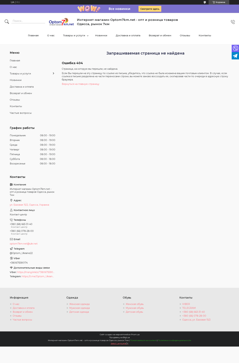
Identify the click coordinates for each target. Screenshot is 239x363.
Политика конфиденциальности (174, 340)
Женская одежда (79, 304)
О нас (51, 35)
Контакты (205, 35)
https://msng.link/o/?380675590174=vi (36, 272)
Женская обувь (135, 304)
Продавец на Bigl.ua (119, 337)
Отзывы (185, 35)
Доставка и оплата (128, 35)
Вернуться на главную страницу (80, 84)
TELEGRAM (189, 308)
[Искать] (6, 22)
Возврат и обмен (160, 35)
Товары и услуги (74, 35)
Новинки (101, 35)
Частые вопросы (21, 112)
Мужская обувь (135, 308)
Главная (33, 35)
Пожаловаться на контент (143, 340)
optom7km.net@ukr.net (24, 243)
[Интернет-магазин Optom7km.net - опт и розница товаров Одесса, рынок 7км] (61, 22)
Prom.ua (135, 334)
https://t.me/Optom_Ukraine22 (38, 276)
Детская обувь (134, 311)
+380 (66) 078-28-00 (194, 315)
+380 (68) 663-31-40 (193, 311)
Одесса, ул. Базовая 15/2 (196, 319)
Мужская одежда (79, 308)
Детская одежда (79, 311)
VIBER (186, 304)
